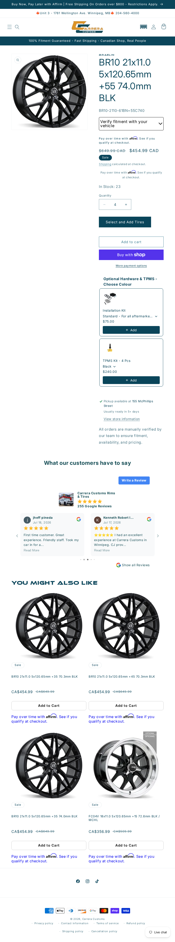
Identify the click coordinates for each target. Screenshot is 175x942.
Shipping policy (73, 931)
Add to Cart (49, 705)
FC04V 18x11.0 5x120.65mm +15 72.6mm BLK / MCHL (124, 818)
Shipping (105, 164)
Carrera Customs (93, 919)
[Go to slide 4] (80, 559)
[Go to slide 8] (94, 559)
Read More (31, 550)
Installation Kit (114, 310)
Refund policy (135, 923)
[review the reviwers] (79, 520)
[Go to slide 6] (87, 559)
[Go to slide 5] (84, 559)
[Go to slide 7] (91, 559)
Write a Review (134, 480)
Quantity (105, 195)
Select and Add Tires (125, 222)
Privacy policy (43, 923)
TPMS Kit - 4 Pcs (117, 361)
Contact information (74, 923)
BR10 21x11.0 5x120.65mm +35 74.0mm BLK (44, 816)
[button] (10, 27)
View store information (122, 419)
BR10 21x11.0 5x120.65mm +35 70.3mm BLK (44, 676)
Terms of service (107, 923)
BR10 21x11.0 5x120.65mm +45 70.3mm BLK (122, 676)
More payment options (131, 265)
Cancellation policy (104, 931)
